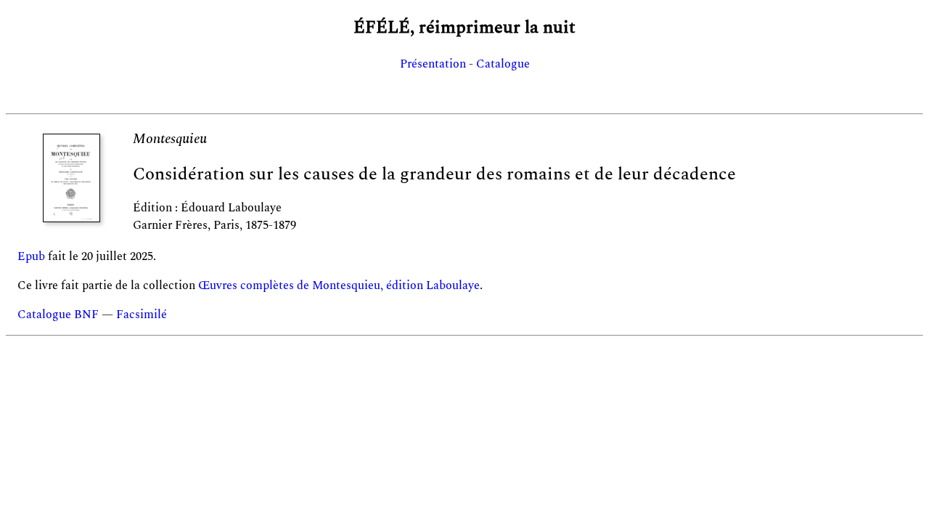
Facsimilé (141, 314)
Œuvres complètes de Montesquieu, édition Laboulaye (339, 285)
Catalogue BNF (58, 314)
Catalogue (503, 64)
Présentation (433, 64)
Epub (31, 256)
